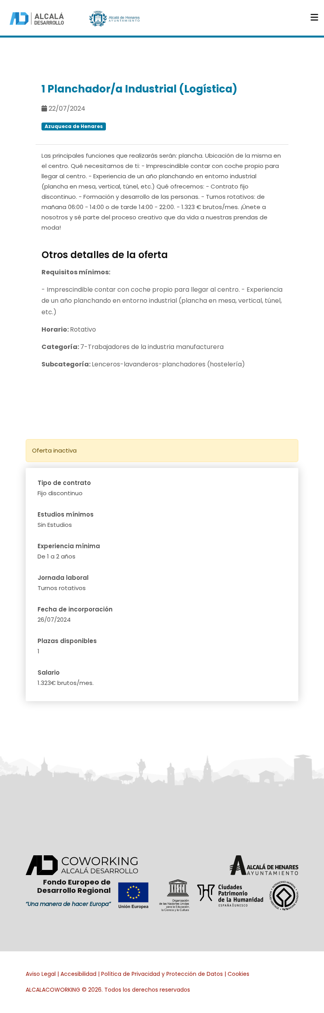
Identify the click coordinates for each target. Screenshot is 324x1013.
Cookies (238, 974)
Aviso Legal (41, 974)
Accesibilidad (78, 974)
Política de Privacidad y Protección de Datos (162, 974)
